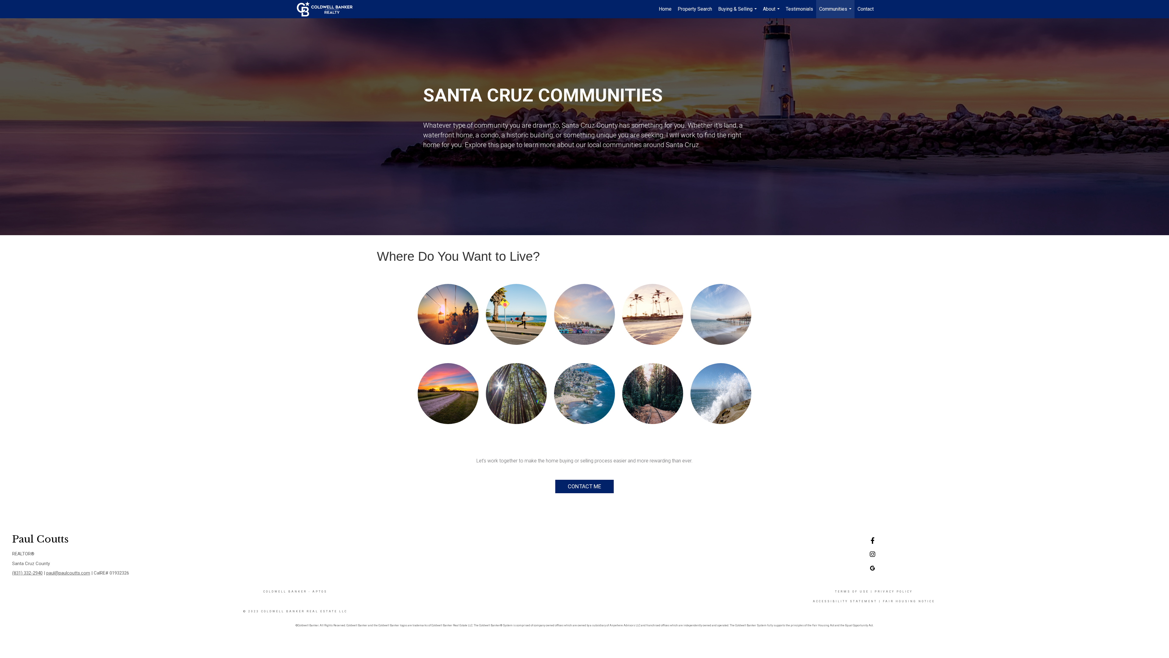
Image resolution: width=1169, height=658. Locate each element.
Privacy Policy (894, 591)
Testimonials (799, 9)
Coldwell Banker (285, 591)
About (772, 12)
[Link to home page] (328, 9)
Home (665, 9)
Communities (836, 12)
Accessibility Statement (845, 601)
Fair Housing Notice (909, 601)
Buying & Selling (738, 12)
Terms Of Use (852, 591)
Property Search (695, 9)
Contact (866, 9)
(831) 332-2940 (27, 573)
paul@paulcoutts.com (68, 573)
